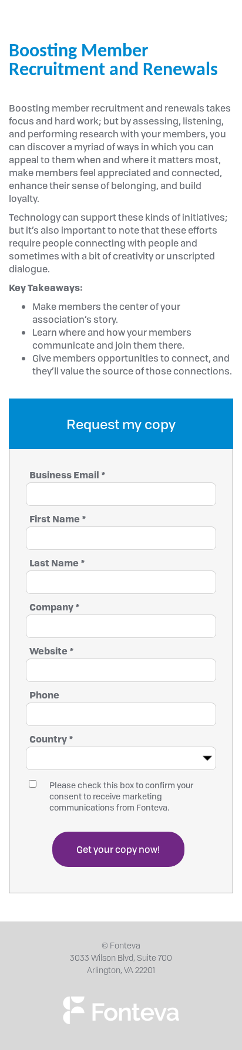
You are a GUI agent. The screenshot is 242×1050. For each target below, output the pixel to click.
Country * (51, 739)
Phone (44, 695)
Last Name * (57, 563)
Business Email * (67, 475)
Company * (54, 607)
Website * (51, 651)
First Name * (57, 519)
